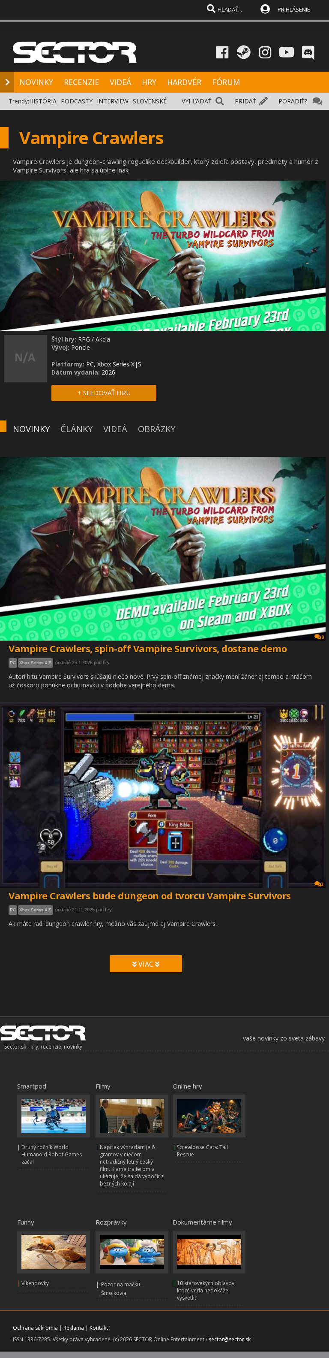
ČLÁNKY (76, 429)
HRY (149, 82)
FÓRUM (226, 82)
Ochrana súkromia (35, 1327)
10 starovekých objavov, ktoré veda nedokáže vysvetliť (206, 1290)
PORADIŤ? (292, 101)
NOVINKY (36, 82)
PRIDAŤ (245, 101)
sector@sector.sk (230, 1339)
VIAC (146, 964)
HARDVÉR (184, 82)
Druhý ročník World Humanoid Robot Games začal (51, 1154)
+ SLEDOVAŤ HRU (104, 392)
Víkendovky (35, 1283)
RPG (84, 339)
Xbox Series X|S (35, 662)
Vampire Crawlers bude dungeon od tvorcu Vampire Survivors (150, 895)
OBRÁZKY (156, 429)
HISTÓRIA (43, 101)
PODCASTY (77, 101)
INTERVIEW (113, 101)
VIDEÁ (120, 82)
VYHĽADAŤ (197, 101)
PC (13, 662)
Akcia (103, 339)
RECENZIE (81, 82)
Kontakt (99, 1327)
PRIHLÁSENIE (294, 9)
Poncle (80, 347)
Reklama (73, 1327)
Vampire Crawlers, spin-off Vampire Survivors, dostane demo (148, 648)
